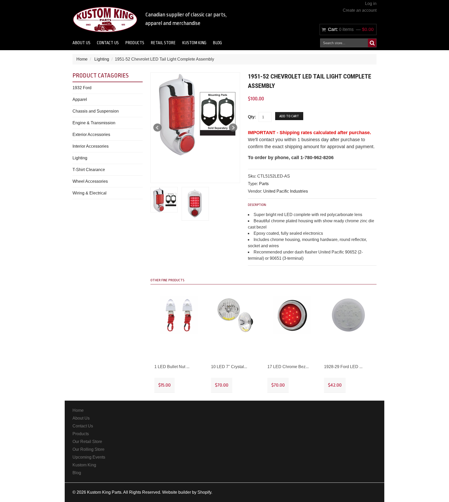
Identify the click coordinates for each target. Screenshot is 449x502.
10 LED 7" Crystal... (229, 366)
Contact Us (108, 43)
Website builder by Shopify (186, 492)
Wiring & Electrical (89, 193)
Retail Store (163, 43)
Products (134, 43)
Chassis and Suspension (95, 111)
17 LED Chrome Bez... (288, 366)
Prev (157, 127)
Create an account (360, 10)
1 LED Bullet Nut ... (171, 366)
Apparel (79, 99)
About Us (81, 43)
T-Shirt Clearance (88, 169)
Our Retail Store (87, 441)
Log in (371, 3)
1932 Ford (81, 88)
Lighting (101, 59)
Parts (264, 183)
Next (233, 127)
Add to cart (289, 116)
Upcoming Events (88, 457)
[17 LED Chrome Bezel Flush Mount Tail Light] (291, 315)
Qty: (252, 117)
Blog (217, 43)
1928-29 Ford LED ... (343, 366)
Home (82, 59)
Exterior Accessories (91, 134)
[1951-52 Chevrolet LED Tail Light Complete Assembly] (195, 114)
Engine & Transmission (93, 123)
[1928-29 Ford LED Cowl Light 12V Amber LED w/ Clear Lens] (348, 315)
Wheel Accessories (90, 181)
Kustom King (194, 43)
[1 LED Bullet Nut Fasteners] (178, 315)
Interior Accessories (90, 146)
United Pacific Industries (285, 191)
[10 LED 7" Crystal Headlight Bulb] (235, 315)
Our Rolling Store (88, 449)
